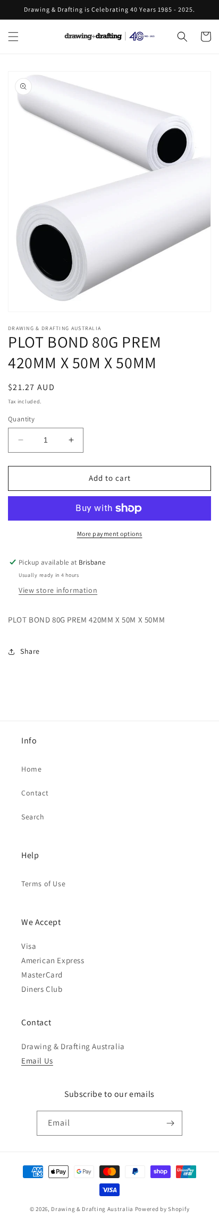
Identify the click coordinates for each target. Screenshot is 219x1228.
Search (33, 816)
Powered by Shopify (162, 1209)
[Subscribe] (170, 1123)
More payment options (109, 534)
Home (31, 769)
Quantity (21, 418)
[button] (13, 36)
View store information (58, 590)
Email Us (37, 1061)
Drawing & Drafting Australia (92, 1209)
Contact (34, 793)
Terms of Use (43, 883)
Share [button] (30, 651)
